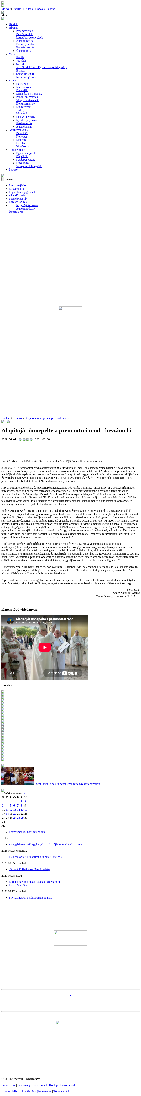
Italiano (51, 8)
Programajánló (24, 30)
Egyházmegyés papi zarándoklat (27, 831)
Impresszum (8, 1085)
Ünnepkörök (23, 50)
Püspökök (22, 156)
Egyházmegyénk (26, 153)
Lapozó (13, 169)
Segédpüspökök (25, 159)
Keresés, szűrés (25, 47)
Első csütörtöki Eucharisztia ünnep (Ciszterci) (35, 856)
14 (18, 809)
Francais (40, 8)
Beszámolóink (24, 34)
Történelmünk (17, 149)
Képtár (20, 57)
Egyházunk (22, 83)
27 (14, 817)
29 (22, 817)
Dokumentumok (25, 103)
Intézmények (23, 87)
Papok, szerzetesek (27, 96)
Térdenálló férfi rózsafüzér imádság (29, 869)
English (16, 8)
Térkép (20, 110)
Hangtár (21, 70)
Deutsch (28, 8)
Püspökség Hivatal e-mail (32, 1085)
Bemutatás (22, 133)
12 (11, 809)
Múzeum (21, 139)
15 (22, 809)
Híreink (13, 24)
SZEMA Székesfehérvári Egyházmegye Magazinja (41, 65)
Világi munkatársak (27, 100)
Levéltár (21, 143)
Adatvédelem (24, 126)
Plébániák (22, 90)
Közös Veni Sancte (20, 885)
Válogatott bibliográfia (29, 166)
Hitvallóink (22, 162)
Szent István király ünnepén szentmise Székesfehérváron (67, 783)
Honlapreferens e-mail (62, 1085)
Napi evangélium (26, 77)
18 (7, 813)
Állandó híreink (25, 40)
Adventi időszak (25, 208)
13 (14, 809)
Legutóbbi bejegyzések (29, 37)
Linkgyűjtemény (25, 116)
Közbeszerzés (24, 123)
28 (18, 817)
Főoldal (5, 418)
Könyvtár (21, 136)
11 (7, 809)
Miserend (21, 113)
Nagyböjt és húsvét (27, 205)
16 (25, 809)
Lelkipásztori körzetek (29, 93)
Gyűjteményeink (18, 129)
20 (14, 813)
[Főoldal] (2, 6)
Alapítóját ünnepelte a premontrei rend (47, 418)
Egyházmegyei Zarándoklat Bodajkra (30, 897)
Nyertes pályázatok (27, 120)
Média (12, 54)
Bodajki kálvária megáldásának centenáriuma (35, 881)
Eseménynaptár (25, 44)
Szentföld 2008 (25, 73)
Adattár (13, 80)
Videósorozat (23, 146)
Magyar (5, 8)
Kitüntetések (23, 106)
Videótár (21, 60)
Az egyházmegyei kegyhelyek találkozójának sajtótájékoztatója (45, 844)
